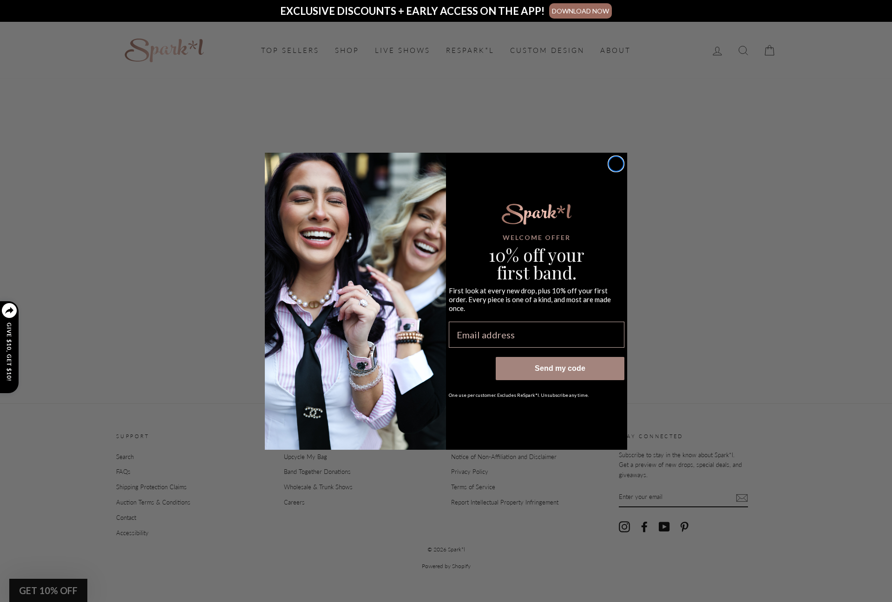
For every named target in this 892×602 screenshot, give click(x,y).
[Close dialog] (616, 163)
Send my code (560, 368)
